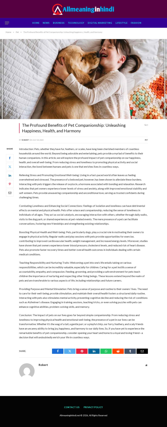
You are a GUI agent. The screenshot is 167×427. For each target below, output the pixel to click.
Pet (146, 140)
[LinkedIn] (10, 175)
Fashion (136, 23)
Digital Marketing (100, 23)
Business (59, 23)
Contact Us (72, 407)
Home (35, 23)
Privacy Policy (93, 407)
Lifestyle (122, 23)
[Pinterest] (10, 184)
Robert (25, 140)
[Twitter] (10, 166)
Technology (76, 23)
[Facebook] (10, 158)
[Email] (10, 192)
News (46, 23)
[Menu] (7, 23)
